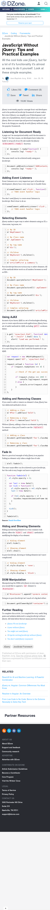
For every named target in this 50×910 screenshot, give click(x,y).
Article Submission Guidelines (14, 769)
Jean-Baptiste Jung (18, 78)
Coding (14, 33)
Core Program (8, 777)
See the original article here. (29, 655)
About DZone (7, 743)
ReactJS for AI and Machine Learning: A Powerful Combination (23, 678)
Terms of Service (9, 790)
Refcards (6, 9)
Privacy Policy (8, 794)
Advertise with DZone (11, 759)
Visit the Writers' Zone (11, 780)
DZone (5, 33)
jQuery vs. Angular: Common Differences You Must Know (23, 686)
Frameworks (25, 33)
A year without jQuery (16, 627)
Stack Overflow (15, 520)
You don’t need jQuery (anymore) (20, 639)
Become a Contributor (11, 772)
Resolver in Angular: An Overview (16, 693)
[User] (39, 4)
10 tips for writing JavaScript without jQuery (24, 635)
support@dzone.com (10, 814)
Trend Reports (19, 9)
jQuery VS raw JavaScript (17, 624)
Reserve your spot (25, 23)
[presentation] (27, 152)
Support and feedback (11, 747)
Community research (10, 751)
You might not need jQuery (17, 631)
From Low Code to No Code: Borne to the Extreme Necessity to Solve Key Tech (23, 700)
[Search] (46, 3)
